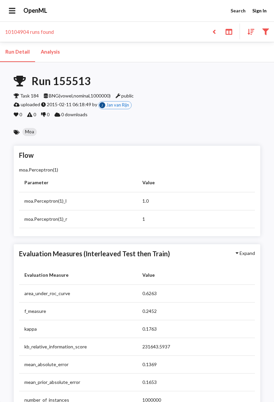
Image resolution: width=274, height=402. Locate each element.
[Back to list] (214, 31)
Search (238, 10)
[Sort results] (249, 31)
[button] (29, 132)
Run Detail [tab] (17, 52)
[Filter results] (265, 31)
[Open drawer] (12, 10)
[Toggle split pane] (228, 31)
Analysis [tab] (50, 52)
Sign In (259, 10)
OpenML (35, 10)
